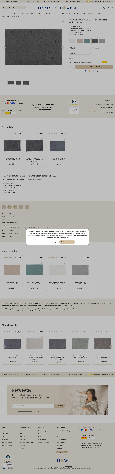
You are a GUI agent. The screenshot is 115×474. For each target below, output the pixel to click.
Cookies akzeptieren (67, 242)
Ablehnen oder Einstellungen (49, 242)
